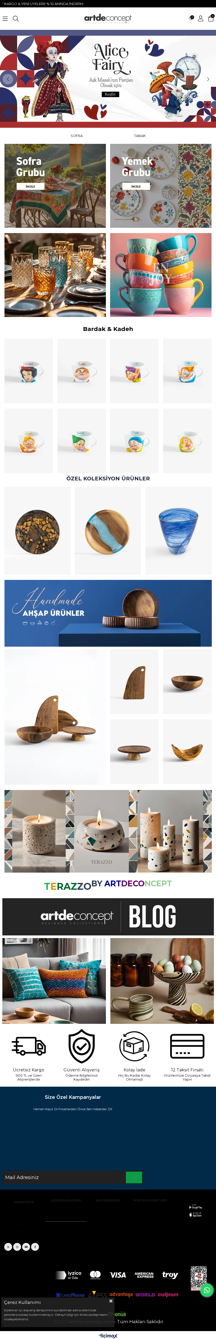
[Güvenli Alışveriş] (81, 1046)
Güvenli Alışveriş (108, 1213)
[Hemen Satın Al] (37, 530)
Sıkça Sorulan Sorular (150, 1213)
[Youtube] (26, 1247)
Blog (150, 1206)
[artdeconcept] (108, 613)
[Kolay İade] (134, 1046)
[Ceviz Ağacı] (55, 717)
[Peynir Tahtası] (134, 681)
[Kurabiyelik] (134, 751)
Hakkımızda (24, 1208)
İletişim (24, 1231)
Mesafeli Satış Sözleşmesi (66, 1219)
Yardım (150, 1219)
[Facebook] (35, 1247)
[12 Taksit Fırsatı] (187, 1046)
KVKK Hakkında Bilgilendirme (23, 1222)
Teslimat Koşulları (108, 1206)
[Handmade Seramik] (162, 981)
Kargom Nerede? (150, 1225)
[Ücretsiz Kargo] (28, 1046)
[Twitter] (8, 1247)
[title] (55, 186)
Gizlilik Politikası (24, 1214)
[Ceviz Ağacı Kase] (187, 681)
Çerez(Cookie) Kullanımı (66, 1213)
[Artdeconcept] (108, 79)
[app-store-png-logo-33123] (195, 1211)
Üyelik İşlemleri (108, 1219)
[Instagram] (17, 1247)
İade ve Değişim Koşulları (66, 1206)
